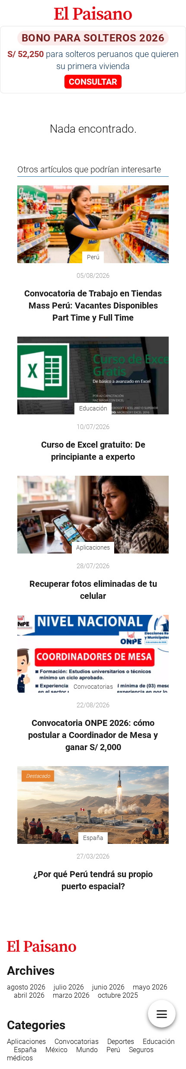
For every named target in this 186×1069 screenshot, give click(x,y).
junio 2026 (108, 987)
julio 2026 (69, 987)
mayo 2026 (150, 987)
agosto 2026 (26, 987)
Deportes (120, 1041)
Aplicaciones (26, 1041)
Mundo (87, 1050)
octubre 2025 (118, 995)
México (56, 1050)
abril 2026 (29, 995)
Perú (113, 1050)
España (25, 1050)
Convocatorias (77, 1041)
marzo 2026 (71, 995)
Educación (159, 1041)
